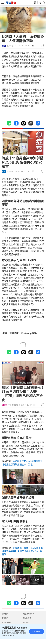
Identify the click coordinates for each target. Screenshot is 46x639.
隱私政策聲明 (6, 622)
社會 (3, 171)
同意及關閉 (36, 631)
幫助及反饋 (27, 618)
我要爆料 (26, 622)
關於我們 (5, 618)
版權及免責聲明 (28, 614)
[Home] (11, 2)
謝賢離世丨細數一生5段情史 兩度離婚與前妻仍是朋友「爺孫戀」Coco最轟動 (22, 551)
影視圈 (4, 405)
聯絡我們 (5, 614)
